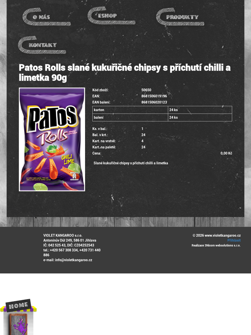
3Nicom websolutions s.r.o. (223, 245)
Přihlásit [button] (234, 240)
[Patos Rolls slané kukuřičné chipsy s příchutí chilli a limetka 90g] (52, 139)
